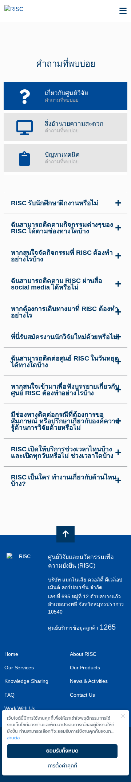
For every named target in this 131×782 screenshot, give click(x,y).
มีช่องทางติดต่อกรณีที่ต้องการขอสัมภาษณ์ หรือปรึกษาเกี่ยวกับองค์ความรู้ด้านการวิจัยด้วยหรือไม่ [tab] (65, 421)
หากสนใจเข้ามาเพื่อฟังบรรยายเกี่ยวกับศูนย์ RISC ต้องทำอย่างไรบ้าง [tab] (65, 390)
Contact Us (82, 695)
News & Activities (89, 681)
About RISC (83, 654)
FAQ (9, 695)
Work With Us (19, 708)
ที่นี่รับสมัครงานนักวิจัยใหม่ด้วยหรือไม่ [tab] (64, 337)
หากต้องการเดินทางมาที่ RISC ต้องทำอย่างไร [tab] (64, 312)
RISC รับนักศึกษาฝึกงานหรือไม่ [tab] (54, 203)
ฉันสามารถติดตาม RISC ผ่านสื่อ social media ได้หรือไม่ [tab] (56, 284)
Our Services (19, 667)
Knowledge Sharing (26, 681)
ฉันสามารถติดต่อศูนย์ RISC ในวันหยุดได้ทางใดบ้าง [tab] (65, 362)
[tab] (65, 96)
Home (11, 654)
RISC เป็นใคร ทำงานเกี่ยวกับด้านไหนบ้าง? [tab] (63, 480)
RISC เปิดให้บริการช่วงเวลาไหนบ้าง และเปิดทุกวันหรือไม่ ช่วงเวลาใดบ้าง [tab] (62, 452)
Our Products (85, 667)
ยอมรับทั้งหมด (62, 751)
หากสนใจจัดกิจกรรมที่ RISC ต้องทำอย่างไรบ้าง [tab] (62, 256)
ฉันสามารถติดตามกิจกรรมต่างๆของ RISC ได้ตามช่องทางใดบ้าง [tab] (62, 228)
